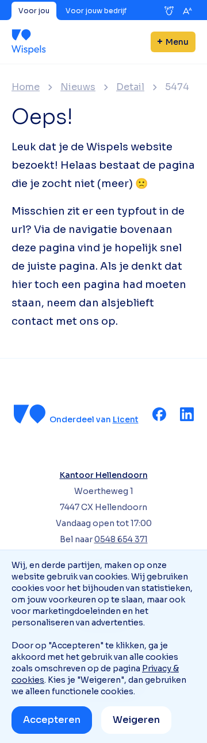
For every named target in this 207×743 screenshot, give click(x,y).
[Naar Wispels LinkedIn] (187, 414)
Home (26, 87)
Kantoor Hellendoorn (104, 475)
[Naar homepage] (28, 42)
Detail (130, 87)
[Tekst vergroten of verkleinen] (187, 11)
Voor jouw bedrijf (96, 10)
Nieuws (77, 87)
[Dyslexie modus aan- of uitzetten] (169, 11)
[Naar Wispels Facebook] (159, 414)
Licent (126, 419)
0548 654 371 (121, 539)
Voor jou (33, 10)
